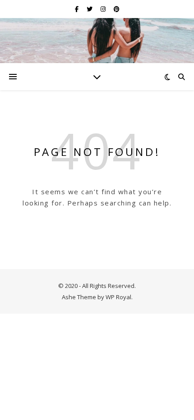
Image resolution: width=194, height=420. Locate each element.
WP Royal (118, 297)
